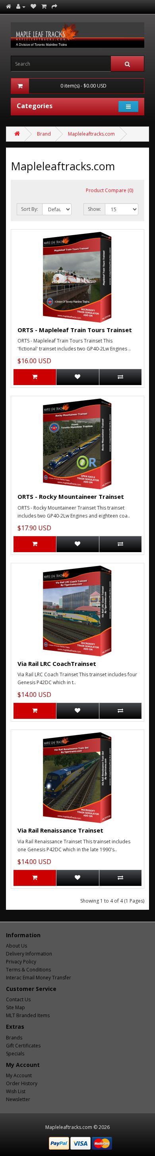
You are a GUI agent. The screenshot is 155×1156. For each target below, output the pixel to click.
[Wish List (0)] (33, 6)
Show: (94, 209)
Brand (44, 133)
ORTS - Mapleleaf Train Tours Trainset (74, 330)
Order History (21, 1083)
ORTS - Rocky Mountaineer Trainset (70, 496)
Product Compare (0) (109, 190)
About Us (16, 945)
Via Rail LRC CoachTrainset (56, 664)
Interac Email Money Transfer (38, 977)
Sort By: (29, 209)
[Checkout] (54, 6)
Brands (14, 1037)
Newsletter (18, 1099)
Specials (15, 1053)
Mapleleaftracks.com (91, 133)
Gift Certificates (23, 1045)
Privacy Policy (21, 961)
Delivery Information (29, 953)
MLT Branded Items (28, 1015)
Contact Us (18, 999)
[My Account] (20, 6)
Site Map (15, 1007)
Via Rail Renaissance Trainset (60, 830)
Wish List (15, 1091)
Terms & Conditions (28, 969)
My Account (19, 1075)
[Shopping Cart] (43, 6)
